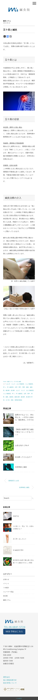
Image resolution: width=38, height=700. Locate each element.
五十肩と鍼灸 (17, 381)
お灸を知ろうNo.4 (22, 445)
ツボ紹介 (6, 587)
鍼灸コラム (7, 21)
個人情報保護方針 (10, 680)
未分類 (5, 596)
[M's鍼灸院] (19, 9)
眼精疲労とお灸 (14, 480)
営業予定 (16, 516)
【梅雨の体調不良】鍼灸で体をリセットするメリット (24, 432)
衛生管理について (10, 683)
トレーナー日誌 (8, 592)
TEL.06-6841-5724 (14, 627)
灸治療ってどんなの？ (23, 457)
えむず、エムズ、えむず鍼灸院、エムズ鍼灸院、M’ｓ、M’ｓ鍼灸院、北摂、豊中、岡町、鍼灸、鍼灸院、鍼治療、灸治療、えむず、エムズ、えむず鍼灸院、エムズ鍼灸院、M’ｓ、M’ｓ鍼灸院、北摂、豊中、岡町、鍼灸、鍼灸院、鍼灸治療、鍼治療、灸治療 (19, 390)
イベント (6, 583)
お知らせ (6, 579)
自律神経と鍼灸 (21, 467)
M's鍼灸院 (19, 698)
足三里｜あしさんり (19, 539)
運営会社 (6, 677)
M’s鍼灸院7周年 (18, 550)
